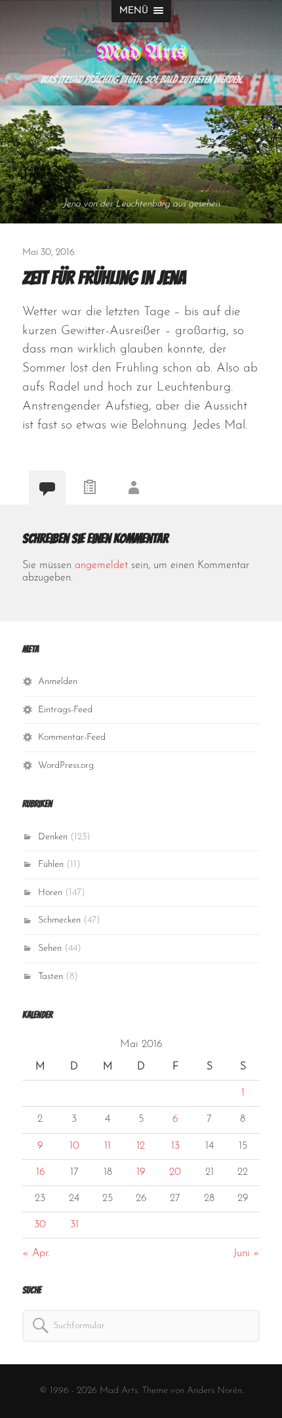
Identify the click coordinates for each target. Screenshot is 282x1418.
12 (140, 1146)
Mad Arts (141, 53)
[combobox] (140, 1326)
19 (140, 1172)
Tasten (50, 977)
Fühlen (51, 865)
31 (74, 1224)
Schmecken (59, 920)
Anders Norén (214, 1391)
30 (40, 1224)
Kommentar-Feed (72, 737)
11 (107, 1146)
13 (175, 1146)
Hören (50, 893)
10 (74, 1146)
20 (175, 1172)
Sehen (50, 948)
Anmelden (57, 682)
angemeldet (101, 565)
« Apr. (36, 1253)
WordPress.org (66, 766)
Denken (53, 837)
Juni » (246, 1253)
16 (40, 1172)
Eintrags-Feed (65, 710)
